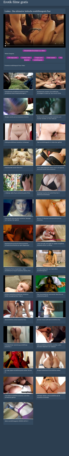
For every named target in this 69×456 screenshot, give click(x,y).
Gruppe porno (39, 57)
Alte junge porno (12, 57)
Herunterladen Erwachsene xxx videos (34, 50)
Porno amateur (51, 57)
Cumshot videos (26, 57)
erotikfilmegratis (38, 60)
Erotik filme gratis (15, 2)
